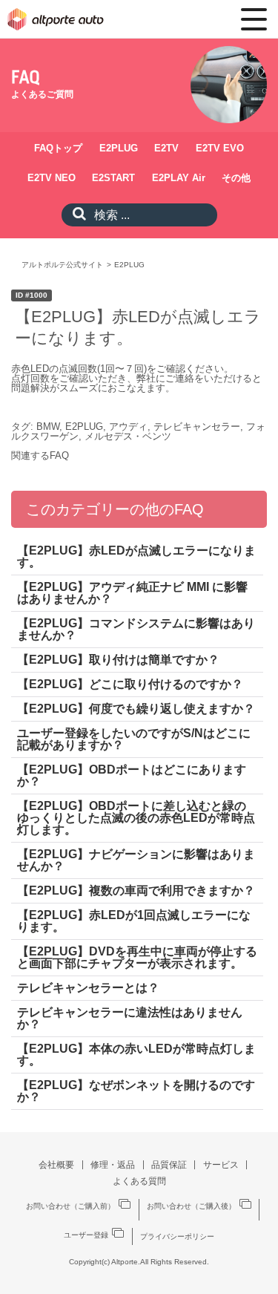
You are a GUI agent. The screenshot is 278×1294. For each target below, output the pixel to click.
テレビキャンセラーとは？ (88, 987)
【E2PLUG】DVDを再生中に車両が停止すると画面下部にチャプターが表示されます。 (137, 957)
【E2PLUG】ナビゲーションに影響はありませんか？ (136, 860)
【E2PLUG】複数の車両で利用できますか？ (136, 890)
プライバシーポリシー (177, 1237)
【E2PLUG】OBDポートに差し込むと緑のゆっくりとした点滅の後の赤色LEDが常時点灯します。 (136, 818)
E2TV (166, 148)
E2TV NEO (51, 178)
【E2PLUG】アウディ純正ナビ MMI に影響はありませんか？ (132, 593)
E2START (113, 178)
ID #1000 (31, 295)
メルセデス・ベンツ (128, 436)
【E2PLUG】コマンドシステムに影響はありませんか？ (136, 629)
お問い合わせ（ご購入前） (70, 1206)
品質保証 (169, 1164)
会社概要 (56, 1164)
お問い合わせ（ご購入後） (191, 1206)
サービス (221, 1164)
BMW (47, 426)
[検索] (76, 214)
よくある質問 (139, 1181)
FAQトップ (58, 148)
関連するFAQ (40, 455)
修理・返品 (112, 1164)
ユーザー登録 (86, 1235)
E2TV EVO (220, 148)
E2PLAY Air (178, 178)
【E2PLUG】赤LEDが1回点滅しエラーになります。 (134, 921)
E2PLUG (118, 148)
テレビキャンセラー (196, 426)
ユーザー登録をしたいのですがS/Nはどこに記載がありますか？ (134, 739)
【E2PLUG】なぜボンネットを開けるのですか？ (136, 1091)
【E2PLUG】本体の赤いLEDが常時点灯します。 (136, 1054)
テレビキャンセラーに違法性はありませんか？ (129, 1018)
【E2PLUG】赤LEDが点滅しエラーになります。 (136, 556)
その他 (236, 178)
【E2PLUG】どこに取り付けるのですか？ (130, 684)
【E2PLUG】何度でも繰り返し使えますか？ (136, 708)
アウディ (128, 426)
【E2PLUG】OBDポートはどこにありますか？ (131, 775)
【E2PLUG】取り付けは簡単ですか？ (118, 659)
